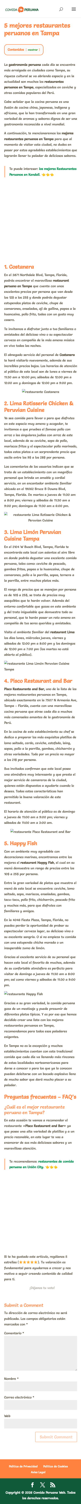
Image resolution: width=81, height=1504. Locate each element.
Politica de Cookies (55, 1466)
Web (7, 1416)
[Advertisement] (40, 219)
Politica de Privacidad (23, 1466)
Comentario (14, 1333)
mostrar (33, 49)
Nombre (11, 1379)
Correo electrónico (19, 1397)
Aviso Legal (38, 1472)
